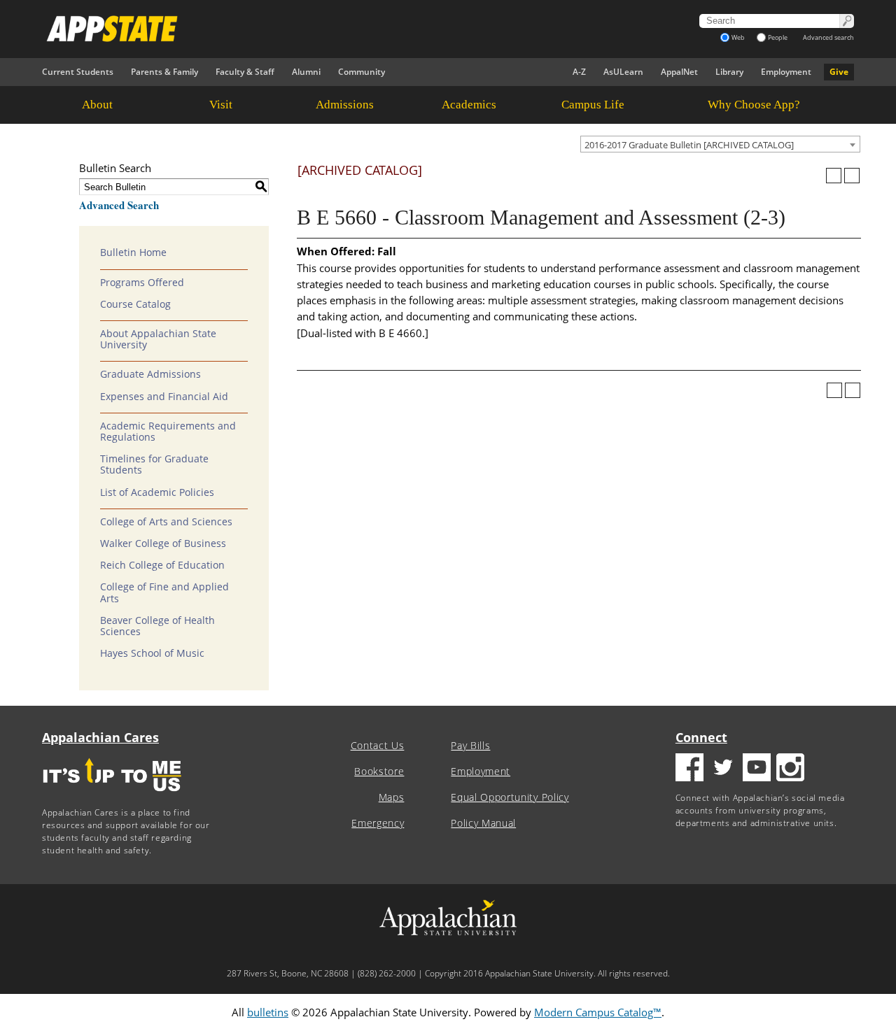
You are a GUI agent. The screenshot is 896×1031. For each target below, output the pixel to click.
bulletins (267, 1012)
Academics (469, 104)
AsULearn (623, 72)
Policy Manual (483, 823)
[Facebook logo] (690, 769)
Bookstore (379, 771)
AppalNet (679, 72)
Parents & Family (164, 72)
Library (729, 72)
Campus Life (592, 104)
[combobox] (720, 144)
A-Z (579, 72)
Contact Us (378, 745)
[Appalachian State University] (321, 29)
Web (738, 37)
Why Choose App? (754, 104)
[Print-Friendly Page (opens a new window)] (833, 175)
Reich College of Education (162, 565)
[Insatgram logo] (790, 769)
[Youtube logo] (757, 769)
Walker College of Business (163, 543)
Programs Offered (142, 282)
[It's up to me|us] (112, 796)
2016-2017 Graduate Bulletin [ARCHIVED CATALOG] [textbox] (689, 144)
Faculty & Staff (245, 72)
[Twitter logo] (723, 769)
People (778, 37)
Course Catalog (135, 304)
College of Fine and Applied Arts (164, 592)
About (97, 104)
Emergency (377, 823)
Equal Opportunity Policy (509, 797)
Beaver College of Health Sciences (157, 626)
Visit (220, 104)
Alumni (306, 72)
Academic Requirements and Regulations (168, 431)
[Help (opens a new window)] (852, 175)
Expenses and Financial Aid (164, 396)
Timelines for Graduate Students (154, 464)
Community (361, 72)
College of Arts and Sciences (166, 522)
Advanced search (828, 37)
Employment (786, 72)
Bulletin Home (133, 252)
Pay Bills (470, 745)
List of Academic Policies (157, 492)
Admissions (345, 104)
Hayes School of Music (152, 653)
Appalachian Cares (100, 737)
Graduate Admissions (150, 374)
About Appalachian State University (158, 339)
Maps (392, 797)
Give (839, 72)
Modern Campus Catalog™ (598, 1012)
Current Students (77, 72)
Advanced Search (119, 205)
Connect (701, 737)
